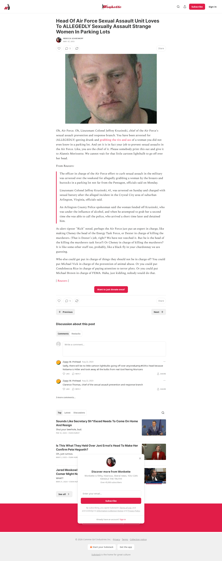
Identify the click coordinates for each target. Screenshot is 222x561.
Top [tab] (59, 412)
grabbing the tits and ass (115, 140)
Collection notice (138, 539)
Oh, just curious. (64, 453)
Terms (125, 539)
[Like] (59, 48)
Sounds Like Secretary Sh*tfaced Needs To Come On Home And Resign (97, 423)
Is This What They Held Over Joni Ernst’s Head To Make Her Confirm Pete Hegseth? (97, 447)
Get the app (126, 547)
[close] (140, 458)
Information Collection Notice (110, 510)
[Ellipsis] (164, 361)
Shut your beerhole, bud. (69, 429)
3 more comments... (66, 397)
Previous (67, 311)
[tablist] (69, 334)
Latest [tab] (67, 412)
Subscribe (197, 6)
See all (62, 494)
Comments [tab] (63, 333)
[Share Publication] (185, 7)
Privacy (116, 539)
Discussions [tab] (79, 412)
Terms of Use (125, 507)
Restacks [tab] (76, 333)
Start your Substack (103, 547)
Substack (96, 554)
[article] (111, 429)
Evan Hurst (74, 433)
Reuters (62, 281)
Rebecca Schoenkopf (73, 38)
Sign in (213, 6)
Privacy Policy (134, 510)
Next (156, 311)
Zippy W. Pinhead (72, 361)
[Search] (178, 7)
